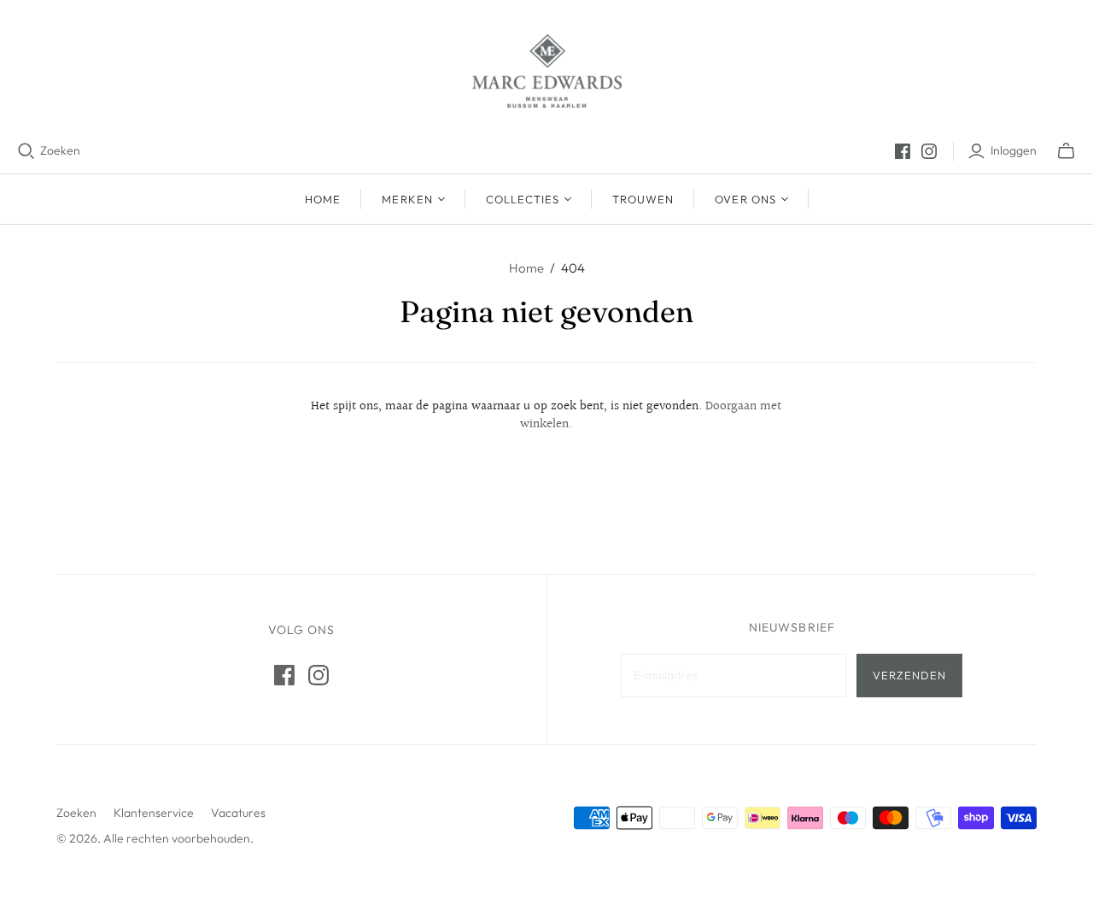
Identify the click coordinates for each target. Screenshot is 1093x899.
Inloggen (1014, 150)
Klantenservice (154, 812)
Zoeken (60, 150)
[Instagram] (929, 151)
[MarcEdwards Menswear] (547, 71)
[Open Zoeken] (26, 151)
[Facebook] (902, 151)
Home (323, 199)
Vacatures (238, 812)
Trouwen (643, 199)
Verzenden (909, 675)
